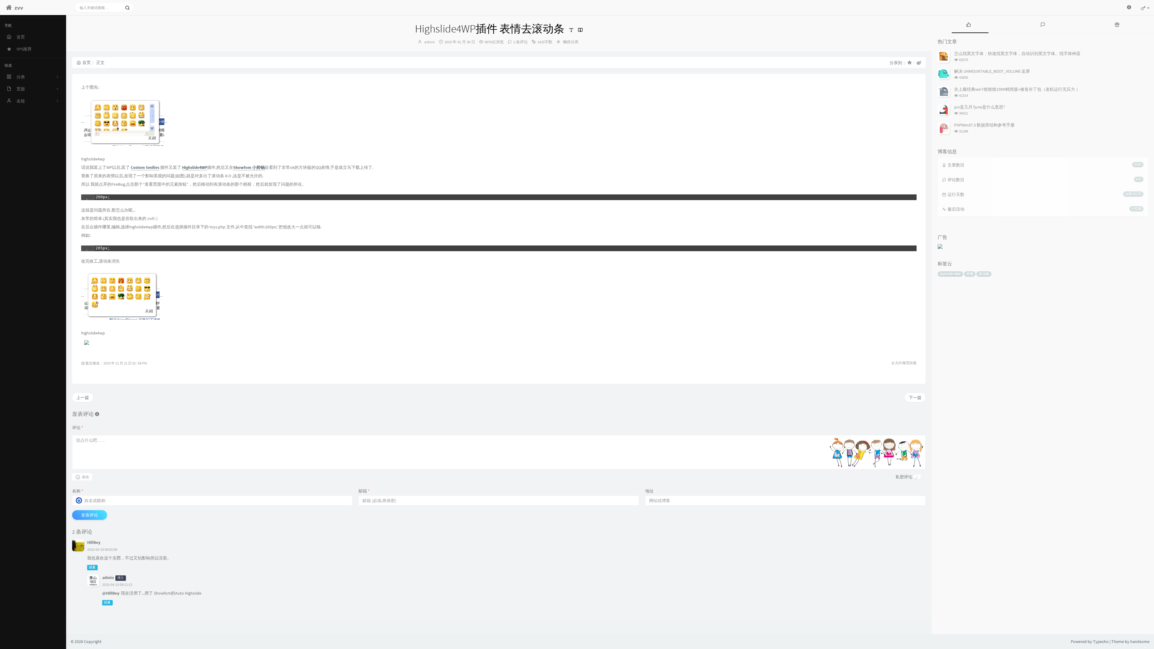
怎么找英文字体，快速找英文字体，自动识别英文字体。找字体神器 (1017, 53)
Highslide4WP (950, 274)
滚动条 (983, 274)
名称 (77, 491)
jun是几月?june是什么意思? (979, 107)
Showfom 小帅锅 (249, 167)
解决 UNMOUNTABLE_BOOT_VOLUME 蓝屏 (992, 71)
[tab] (969, 24)
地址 (649, 491)
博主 (120, 578)
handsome (1139, 641)
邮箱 (364, 491)
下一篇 (915, 397)
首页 (86, 62)
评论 (77, 427)
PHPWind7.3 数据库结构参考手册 (984, 125)
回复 (92, 567)
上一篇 (82, 397)
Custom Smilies (145, 167)
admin (429, 41)
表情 (969, 274)
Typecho (1101, 641)
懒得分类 (571, 41)
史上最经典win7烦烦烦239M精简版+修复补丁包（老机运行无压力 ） (1017, 89)
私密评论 (904, 477)
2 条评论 (520, 41)
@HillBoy (110, 593)
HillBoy (93, 542)
